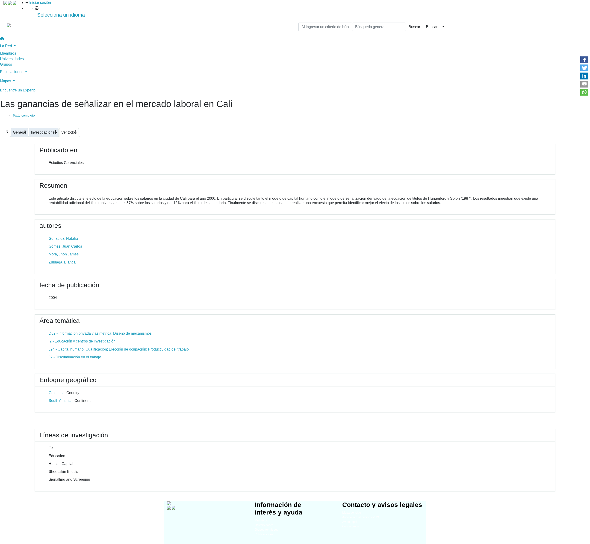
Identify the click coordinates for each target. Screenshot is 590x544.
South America (61, 401)
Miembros (8, 53)
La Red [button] (6, 46)
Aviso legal (349, 522)
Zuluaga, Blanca (62, 262)
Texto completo (24, 115)
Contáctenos (350, 526)
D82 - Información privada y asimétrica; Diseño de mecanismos (100, 333)
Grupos (6, 64)
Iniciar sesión (40, 3)
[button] (584, 59)
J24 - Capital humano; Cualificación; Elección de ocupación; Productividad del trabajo (119, 349)
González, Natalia (63, 238)
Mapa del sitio (351, 512)
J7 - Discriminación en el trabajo (75, 357)
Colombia (57, 393)
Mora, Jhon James (64, 254)
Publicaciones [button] (12, 72)
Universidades (12, 59)
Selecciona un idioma (61, 15)
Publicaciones (264, 534)
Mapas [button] (6, 81)
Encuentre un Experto (17, 90)
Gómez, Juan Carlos (65, 246)
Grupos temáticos (266, 529)
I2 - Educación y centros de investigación (82, 341)
